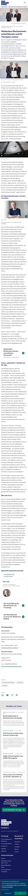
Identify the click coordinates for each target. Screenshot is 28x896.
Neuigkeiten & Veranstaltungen (18, 7)
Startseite (4, 7)
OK (20, 893)
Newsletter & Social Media (19, 837)
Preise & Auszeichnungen (8, 682)
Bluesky (17, 849)
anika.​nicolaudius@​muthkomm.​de (11, 666)
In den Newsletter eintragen (12, 810)
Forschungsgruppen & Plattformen (6, 840)
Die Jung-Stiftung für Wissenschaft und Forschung (11, 605)
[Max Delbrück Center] (5, 4)
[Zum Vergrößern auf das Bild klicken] (14, 69)
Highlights (3, 848)
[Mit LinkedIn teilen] (2, 695)
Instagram (17, 846)
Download (3, 223)
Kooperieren (4, 846)
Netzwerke (4, 851)
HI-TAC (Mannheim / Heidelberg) (6, 870)
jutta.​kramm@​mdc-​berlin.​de (9, 648)
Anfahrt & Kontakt (7, 855)
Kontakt (3, 858)
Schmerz (5, 685)
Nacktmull (20, 682)
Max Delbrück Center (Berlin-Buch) (6, 861)
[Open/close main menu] (25, 3)
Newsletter (17, 841)
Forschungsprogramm (6, 843)
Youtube (17, 851)
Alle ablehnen (8, 893)
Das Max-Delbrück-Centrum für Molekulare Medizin (12, 617)
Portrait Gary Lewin (9, 574)
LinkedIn (17, 844)
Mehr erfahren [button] (5, 889)
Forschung (4, 836)
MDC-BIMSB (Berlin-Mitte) (6, 866)
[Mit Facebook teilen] (12, 695)
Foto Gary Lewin (8, 576)
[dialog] (14, 888)
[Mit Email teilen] (16, 695)
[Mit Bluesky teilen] (7, 695)
